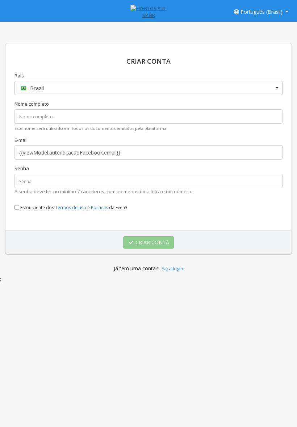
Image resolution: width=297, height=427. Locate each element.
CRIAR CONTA (151, 242)
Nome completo (31, 104)
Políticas (99, 208)
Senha (21, 168)
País (19, 75)
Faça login (172, 268)
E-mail (21, 140)
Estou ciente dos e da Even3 (73, 208)
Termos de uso (70, 208)
